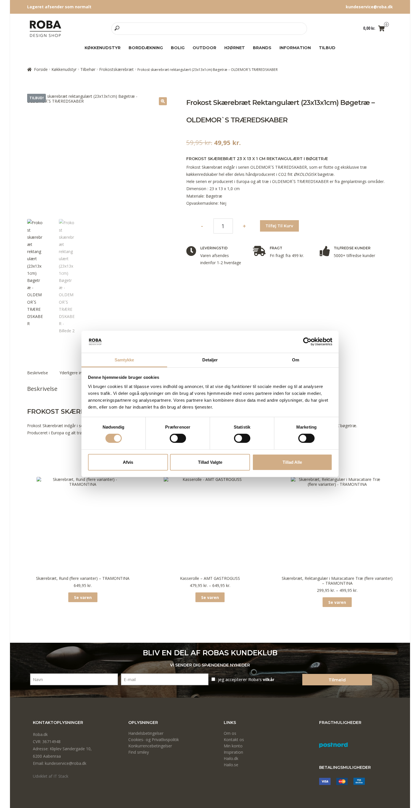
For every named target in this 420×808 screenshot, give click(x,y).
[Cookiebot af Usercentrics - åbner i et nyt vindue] (307, 341)
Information (295, 47)
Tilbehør (87, 69)
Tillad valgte (210, 461)
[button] (163, 101)
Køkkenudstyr (103, 47)
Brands (262, 47)
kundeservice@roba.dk (369, 6)
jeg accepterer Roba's (246, 679)
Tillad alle (292, 461)
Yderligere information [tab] (80, 372)
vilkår (268, 679)
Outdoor (204, 47)
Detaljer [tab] (210, 359)
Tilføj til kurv (279, 225)
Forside (41, 69)
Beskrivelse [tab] (37, 372)
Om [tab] (295, 359)
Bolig (178, 47)
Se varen (83, 597)
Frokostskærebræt (116, 69)
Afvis (128, 461)
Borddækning (146, 47)
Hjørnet (234, 47)
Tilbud (327, 47)
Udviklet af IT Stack (50, 776)
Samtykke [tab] (124, 359)
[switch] (178, 438)
